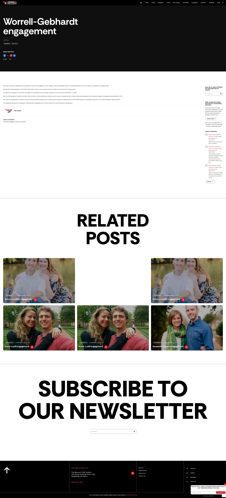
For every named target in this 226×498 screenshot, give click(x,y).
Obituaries (185, 2)
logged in (12, 121)
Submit (221, 94)
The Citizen (6, 40)
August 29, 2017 (27, 295)
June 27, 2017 (26, 342)
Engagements (7, 43)
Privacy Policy (142, 473)
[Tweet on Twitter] (8, 55)
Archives (203, 2)
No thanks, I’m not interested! (208, 495)
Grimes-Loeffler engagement (18, 299)
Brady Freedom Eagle (214, 134)
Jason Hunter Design (131, 495)
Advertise (211, 2)
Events (168, 2)
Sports (153, 2)
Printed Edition (143, 470)
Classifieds (195, 2)
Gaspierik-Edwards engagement (168, 346)
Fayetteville (14, 43)
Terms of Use (142, 476)
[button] (149, 2)
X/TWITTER (193, 481)
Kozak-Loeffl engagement (17, 346)
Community (160, 2)
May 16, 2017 (174, 342)
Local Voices (176, 2)
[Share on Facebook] (4, 55)
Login (218, 2)
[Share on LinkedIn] (14, 55)
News (147, 2)
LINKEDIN (193, 473)
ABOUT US (141, 467)
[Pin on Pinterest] (11, 55)
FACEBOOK (193, 468)
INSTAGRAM (193, 477)
